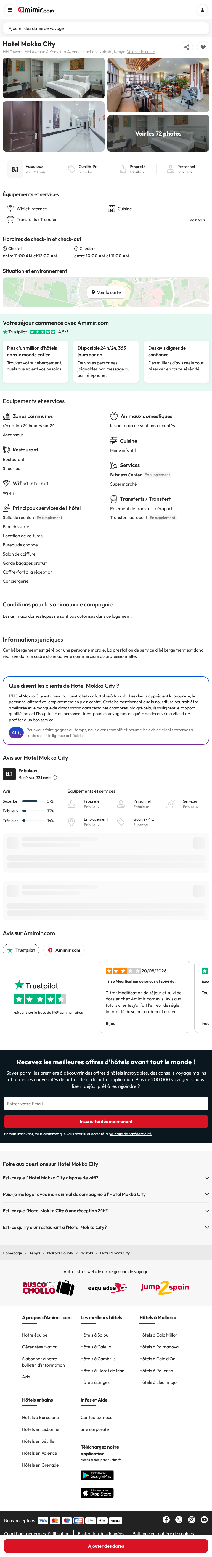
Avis (26, 1376)
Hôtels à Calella (96, 1347)
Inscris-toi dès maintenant (106, 1121)
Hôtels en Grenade (40, 1465)
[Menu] (9, 9)
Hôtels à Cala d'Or (157, 1358)
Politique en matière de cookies (163, 1533)
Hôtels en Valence (39, 1453)
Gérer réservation (40, 1347)
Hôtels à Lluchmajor (159, 1382)
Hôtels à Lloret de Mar (102, 1370)
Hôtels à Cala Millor (158, 1335)
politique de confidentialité (130, 1134)
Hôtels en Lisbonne (40, 1429)
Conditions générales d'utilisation (37, 1533)
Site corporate (95, 1429)
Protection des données (101, 1533)
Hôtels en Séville (38, 1441)
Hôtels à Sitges (95, 1382)
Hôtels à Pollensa (156, 1370)
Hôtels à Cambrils (98, 1358)
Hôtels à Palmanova (159, 1347)
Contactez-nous (96, 1417)
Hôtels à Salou (94, 1335)
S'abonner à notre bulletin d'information (43, 1362)
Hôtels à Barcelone (40, 1417)
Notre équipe (34, 1335)
